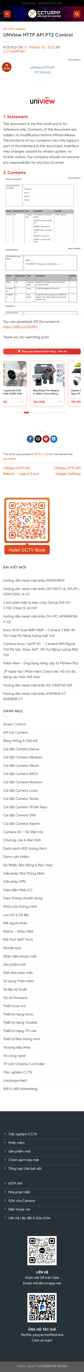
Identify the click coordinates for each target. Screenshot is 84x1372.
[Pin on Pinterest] (46, 439)
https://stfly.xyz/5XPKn (20, 327)
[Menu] (7, 14)
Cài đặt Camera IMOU (20, 774)
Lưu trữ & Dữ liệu (16, 915)
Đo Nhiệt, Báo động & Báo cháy (28, 865)
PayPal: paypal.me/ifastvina (42, 1335)
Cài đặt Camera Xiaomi (21, 824)
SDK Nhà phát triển (18, 973)
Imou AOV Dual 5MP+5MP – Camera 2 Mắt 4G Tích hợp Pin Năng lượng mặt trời (39, 633)
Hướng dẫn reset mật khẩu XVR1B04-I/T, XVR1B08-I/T (34, 696)
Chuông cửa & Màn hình (22, 840)
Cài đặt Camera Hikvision (23, 757)
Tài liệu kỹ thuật (15, 989)
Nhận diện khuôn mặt (20, 956)
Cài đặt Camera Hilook (21, 766)
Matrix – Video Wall (18, 931)
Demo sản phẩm (16, 857)
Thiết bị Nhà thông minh (21, 1039)
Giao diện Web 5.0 (17, 890)
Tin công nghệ (14, 1056)
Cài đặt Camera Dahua (21, 749)
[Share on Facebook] (30, 439)
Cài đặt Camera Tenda (21, 799)
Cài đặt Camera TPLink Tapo (25, 807)
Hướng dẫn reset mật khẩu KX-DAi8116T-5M (37, 685)
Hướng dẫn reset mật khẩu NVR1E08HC (34, 580)
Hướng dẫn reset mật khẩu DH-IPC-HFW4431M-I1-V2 (40, 619)
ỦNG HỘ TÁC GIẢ (42, 1329)
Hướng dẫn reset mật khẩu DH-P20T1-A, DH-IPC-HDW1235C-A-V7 (41, 592)
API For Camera (14, 28)
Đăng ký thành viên (50, 3)
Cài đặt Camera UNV (19, 815)
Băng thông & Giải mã (20, 741)
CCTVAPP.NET (14, 51)
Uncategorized (15, 1080)
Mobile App (12, 948)
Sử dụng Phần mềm (18, 981)
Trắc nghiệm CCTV (17, 1072)
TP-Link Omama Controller (24, 1064)
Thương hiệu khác (17, 1047)
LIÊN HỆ (42, 1272)
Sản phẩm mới (14, 964)
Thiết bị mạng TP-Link (19, 1031)
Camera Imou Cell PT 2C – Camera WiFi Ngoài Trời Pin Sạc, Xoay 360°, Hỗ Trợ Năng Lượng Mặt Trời (40, 649)
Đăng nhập (29, 3)
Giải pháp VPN (14, 882)
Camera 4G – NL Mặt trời (23, 832)
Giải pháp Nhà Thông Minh (24, 873)
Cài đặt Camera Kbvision (22, 782)
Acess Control (14, 724)
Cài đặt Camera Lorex (20, 790)
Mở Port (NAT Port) (18, 940)
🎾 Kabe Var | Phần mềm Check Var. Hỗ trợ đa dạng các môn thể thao (39, 674)
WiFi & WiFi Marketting (20, 1089)
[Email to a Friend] (38, 439)
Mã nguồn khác (15, 923)
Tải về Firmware (15, 998)
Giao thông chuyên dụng (22, 898)
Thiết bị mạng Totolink (20, 1022)
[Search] (77, 14)
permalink (9, 458)
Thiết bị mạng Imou (18, 1014)
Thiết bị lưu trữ (14, 1006)
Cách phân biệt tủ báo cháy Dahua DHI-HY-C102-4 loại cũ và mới (37, 605)
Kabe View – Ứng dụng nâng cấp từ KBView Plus (41, 663)
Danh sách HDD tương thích (25, 848)
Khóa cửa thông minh (20, 906)
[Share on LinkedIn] (53, 439)
